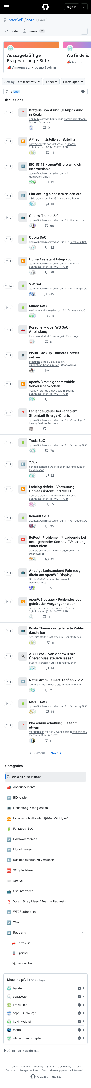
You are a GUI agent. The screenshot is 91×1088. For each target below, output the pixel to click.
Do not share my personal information (63, 1070)
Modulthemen (73, 684)
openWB (15, 20)
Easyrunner (35, 143)
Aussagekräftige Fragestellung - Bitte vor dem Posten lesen (29, 58)
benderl (18, 988)
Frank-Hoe (20, 1005)
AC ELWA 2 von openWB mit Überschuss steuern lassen (52, 656)
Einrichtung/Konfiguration (44, 364)
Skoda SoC (38, 306)
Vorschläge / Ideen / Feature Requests (57, 421)
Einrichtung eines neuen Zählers (55, 194)
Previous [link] (39, 753)
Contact (10, 1070)
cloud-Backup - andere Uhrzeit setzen (54, 355)
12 (52, 182)
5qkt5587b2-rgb (25, 1013)
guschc (33, 662)
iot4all (32, 684)
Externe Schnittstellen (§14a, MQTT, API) (52, 145)
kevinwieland (22, 1021)
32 (52, 247)
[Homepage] (45, 6)
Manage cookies (28, 1070)
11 (52, 152)
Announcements (19, 67)
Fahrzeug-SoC (78, 241)
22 (52, 475)
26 (52, 272)
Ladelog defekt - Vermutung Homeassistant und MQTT (51, 489)
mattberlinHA (36, 731)
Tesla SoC (37, 440)
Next (54, 753)
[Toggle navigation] (6, 6)
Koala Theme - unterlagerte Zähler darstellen (56, 630)
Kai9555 (34, 118)
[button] (83, 91)
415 (51, 294)
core (30, 20)
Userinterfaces (78, 220)
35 (51, 526)
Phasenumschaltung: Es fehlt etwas (53, 725)
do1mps (33, 550)
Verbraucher (68, 662)
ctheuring (34, 361)
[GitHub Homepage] (33, 1077)
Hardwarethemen (39, 176)
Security (38, 1066)
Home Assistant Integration (51, 259)
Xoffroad (34, 495)
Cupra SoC (38, 237)
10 (52, 204)
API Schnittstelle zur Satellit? (52, 139)
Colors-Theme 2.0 (44, 215)
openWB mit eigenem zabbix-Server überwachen (52, 384)
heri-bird (34, 637)
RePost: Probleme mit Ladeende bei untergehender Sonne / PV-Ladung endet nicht (57, 541)
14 (52, 668)
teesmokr (34, 336)
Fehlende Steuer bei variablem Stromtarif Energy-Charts (53, 413)
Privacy (25, 1066)
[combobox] (44, 91)
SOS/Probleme (68, 550)
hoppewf (34, 390)
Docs (78, 1066)
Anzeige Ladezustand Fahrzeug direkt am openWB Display (54, 572)
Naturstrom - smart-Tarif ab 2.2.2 (56, 680)
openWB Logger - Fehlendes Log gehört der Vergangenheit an (55, 601)
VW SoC (36, 284)
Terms (14, 1066)
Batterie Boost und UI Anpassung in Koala (56, 112)
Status (50, 1066)
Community (64, 1066)
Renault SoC (39, 516)
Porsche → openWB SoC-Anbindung (49, 329)
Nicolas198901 (38, 579)
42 (52, 559)
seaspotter (20, 996)
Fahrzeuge (72, 336)
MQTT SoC (38, 701)
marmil (17, 1030)
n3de (32, 198)
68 (51, 225)
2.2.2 (33, 462)
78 (52, 450)
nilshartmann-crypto (27, 1038)
